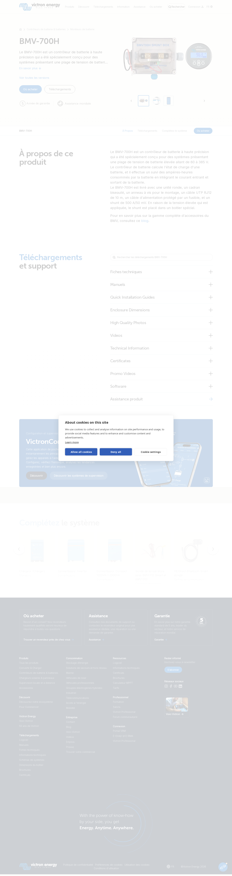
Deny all (116, 452)
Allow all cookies (81, 452)
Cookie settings (151, 452)
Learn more (72, 442)
